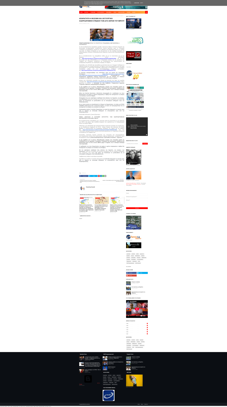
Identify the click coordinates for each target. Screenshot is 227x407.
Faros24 (81, 23)
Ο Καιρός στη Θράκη (136, 281)
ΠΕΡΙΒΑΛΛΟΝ (144, 257)
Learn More (136, 2)
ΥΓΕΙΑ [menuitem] (115, 12)
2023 (137, 329)
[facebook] (131, 273)
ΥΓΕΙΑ (139, 261)
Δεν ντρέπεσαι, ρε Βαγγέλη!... (138, 286)
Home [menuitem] (81, 12)
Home (139, 404)
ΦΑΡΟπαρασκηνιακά (130, 263)
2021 (137, 333)
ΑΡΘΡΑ (137, 253)
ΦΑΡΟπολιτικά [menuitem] (121, 12)
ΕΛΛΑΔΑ (132, 255)
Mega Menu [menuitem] (108, 12)
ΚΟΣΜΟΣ (142, 255)
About (142, 404)
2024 (137, 327)
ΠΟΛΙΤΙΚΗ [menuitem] (86, 12)
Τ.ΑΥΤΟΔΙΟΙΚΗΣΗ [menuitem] (100, 12)
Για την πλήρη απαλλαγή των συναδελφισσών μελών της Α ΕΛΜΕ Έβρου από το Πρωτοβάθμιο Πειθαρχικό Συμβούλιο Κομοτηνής (101, 207)
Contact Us (146, 404)
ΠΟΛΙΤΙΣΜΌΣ (133, 259)
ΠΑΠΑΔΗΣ (138, 257)
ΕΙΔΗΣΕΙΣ (128, 255)
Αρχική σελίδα (81, 15)
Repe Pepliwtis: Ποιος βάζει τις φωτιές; (133, 184)
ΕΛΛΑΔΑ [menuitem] (133, 12)
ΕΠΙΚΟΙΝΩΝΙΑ (137, 255)
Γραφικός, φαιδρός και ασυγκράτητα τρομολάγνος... (115, 362)
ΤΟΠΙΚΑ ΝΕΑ (87, 15)
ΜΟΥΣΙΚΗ (128, 257)
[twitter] (142, 273)
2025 (137, 325)
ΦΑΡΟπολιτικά (138, 263)
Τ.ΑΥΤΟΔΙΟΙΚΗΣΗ (140, 259)
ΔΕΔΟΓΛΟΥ (142, 253)
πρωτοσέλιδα (131, 110)
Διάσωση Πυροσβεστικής (131, 183)
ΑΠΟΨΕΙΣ (133, 253)
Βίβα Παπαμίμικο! (111, 366)
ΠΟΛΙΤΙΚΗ (128, 259)
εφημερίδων (136, 110)
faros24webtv (128, 266)
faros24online (87, 404)
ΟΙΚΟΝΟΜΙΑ (133, 257)
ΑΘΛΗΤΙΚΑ (128, 253)
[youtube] (131, 276)
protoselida (139, 110)
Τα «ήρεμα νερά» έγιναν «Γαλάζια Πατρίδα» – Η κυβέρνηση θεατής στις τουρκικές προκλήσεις (92, 358)
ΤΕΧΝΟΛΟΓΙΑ (129, 261)
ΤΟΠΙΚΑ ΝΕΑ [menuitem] (93, 12)
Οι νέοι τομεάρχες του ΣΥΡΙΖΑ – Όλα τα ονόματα (93, 370)
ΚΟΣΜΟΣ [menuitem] (128, 12)
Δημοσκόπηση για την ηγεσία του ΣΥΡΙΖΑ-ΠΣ (138, 292)
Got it (141, 2)
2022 (137, 331)
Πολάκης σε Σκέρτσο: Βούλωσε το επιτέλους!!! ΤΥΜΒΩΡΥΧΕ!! (115, 357)
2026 (137, 323)
